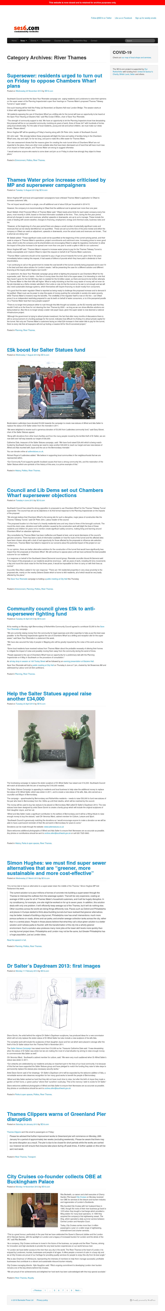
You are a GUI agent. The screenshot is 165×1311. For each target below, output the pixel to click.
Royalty (31, 1277)
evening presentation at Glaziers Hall (79, 661)
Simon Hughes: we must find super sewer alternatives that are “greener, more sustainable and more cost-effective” (56, 867)
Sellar (132, 74)
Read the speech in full (16, 940)
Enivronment (20, 160)
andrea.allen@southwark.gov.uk (57, 833)
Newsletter (46, 40)
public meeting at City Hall (56, 579)
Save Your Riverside (19, 579)
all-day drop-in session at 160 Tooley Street (27, 661)
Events (34, 40)
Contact (94, 40)
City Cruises (81, 1197)
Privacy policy (42, 1300)
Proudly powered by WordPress (144, 1300)
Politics (29, 160)
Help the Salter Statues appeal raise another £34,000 (49, 696)
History (18, 470)
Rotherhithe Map (80, 40)
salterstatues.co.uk (35, 451)
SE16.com (49, 91)
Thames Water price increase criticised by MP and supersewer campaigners (56, 182)
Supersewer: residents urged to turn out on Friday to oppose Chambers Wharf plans (54, 80)
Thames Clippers (14, 1132)
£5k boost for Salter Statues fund (46, 349)
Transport (32, 1156)
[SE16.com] (82, 29)
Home (14, 40)
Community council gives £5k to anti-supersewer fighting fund (51, 611)
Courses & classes (61, 40)
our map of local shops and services (136, 57)
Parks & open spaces (30, 843)
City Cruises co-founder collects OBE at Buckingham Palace (54, 1179)
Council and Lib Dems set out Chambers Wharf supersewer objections (55, 492)
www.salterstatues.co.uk (54, 826)
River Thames (39, 160)
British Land (124, 74)
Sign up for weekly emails (145, 18)
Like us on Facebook (123, 18)
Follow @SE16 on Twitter (101, 18)
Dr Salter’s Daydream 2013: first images (53, 965)
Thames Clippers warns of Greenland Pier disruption (56, 1116)
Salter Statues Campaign (21, 1048)
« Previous (37, 1290)
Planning (18, 330)
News (23, 40)
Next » (78, 1290)
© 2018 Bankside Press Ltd (22, 1300)
